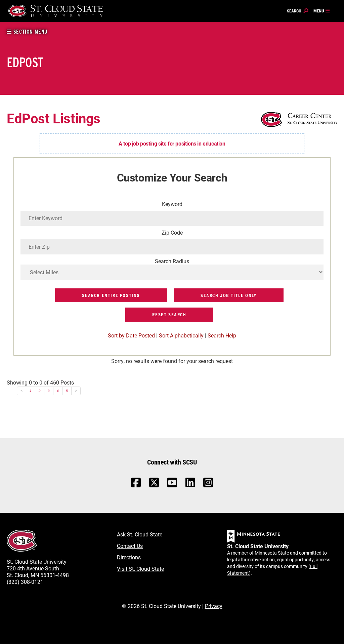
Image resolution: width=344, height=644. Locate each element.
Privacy (213, 605)
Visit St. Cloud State (140, 568)
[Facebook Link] (135, 486)
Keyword (172, 203)
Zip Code (172, 232)
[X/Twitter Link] (154, 486)
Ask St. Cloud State (139, 534)
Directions (129, 557)
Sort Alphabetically (181, 335)
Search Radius (172, 261)
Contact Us (130, 545)
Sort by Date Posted (131, 335)
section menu (30, 32)
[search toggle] (297, 11)
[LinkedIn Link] (190, 484)
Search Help (222, 335)
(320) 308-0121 (25, 581)
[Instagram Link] (208, 486)
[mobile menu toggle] (321, 11)
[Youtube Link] (172, 486)
